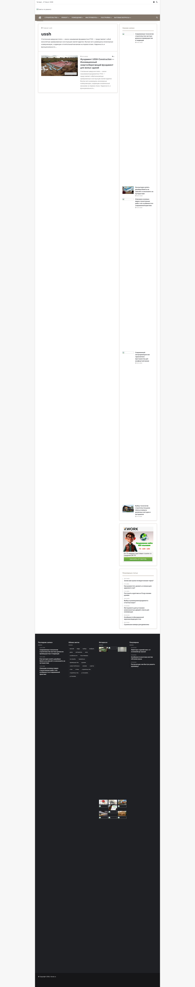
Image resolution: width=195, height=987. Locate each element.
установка (73, 676)
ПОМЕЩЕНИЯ (77, 17)
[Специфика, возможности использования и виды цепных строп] (122, 807)
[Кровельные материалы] (122, 893)
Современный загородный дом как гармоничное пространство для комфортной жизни (142, 357)
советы (92, 666)
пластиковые (84, 655)
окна (86, 652)
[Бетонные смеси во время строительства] (122, 802)
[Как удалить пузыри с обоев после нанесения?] (112, 723)
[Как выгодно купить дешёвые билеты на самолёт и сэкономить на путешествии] (128, 190)
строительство (74, 673)
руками (83, 662)
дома (71, 652)
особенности (73, 655)
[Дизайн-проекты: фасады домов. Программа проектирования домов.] (103, 802)
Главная (45, 28)
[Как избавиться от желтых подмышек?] (112, 819)
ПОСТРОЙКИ (105, 17)
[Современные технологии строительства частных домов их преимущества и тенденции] (128, 109)
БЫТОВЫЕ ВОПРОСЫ (121, 17)
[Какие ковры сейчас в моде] (103, 649)
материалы (79, 652)
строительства (86, 669)
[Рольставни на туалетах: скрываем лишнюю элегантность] (122, 649)
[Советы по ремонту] (44, 9)
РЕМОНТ (64, 17)
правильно (82, 659)
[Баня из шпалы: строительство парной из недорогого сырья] (103, 807)
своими (84, 666)
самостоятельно (75, 666)
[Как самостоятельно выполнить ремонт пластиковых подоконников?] (112, 813)
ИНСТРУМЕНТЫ (91, 17)
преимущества (74, 662)
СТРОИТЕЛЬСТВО (51, 17)
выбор (84, 648)
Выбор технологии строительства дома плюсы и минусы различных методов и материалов (143, 510)
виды (78, 648)
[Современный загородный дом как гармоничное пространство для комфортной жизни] (128, 427)
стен (71, 669)
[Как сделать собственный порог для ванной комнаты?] (103, 819)
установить (84, 673)
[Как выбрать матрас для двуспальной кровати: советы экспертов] (112, 802)
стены (77, 669)
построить (73, 659)
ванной (72, 648)
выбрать (91, 648)
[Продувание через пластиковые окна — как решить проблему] (103, 813)
